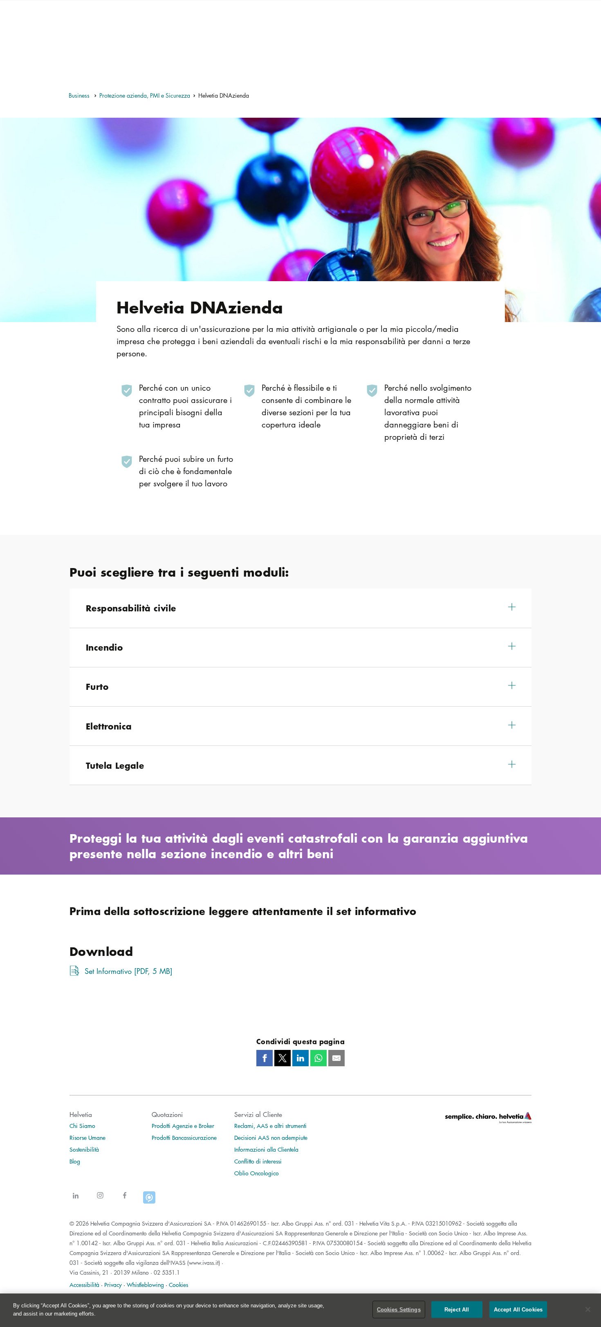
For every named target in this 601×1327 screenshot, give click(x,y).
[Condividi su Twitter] (282, 1058)
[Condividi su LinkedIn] (300, 1058)
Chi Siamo (82, 1125)
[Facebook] (125, 1200)
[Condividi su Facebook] (264, 1058)
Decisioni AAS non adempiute (270, 1137)
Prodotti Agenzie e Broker (183, 1125)
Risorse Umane (87, 1137)
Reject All (456, 1310)
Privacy (113, 1284)
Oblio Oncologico (256, 1173)
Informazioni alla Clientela (266, 1149)
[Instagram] (100, 1200)
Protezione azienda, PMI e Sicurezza (144, 95)
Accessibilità (84, 1284)
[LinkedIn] (76, 1200)
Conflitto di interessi (258, 1161)
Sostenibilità (84, 1149)
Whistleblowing (145, 1284)
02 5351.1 (167, 1272)
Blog (75, 1161)
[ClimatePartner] (149, 1200)
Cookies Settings (399, 1310)
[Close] (588, 1309)
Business (80, 95)
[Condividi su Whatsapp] (318, 1058)
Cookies (178, 1284)
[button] (300, 608)
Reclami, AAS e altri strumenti (270, 1125)
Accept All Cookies (518, 1310)
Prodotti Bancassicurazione (184, 1137)
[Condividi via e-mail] (336, 1058)
